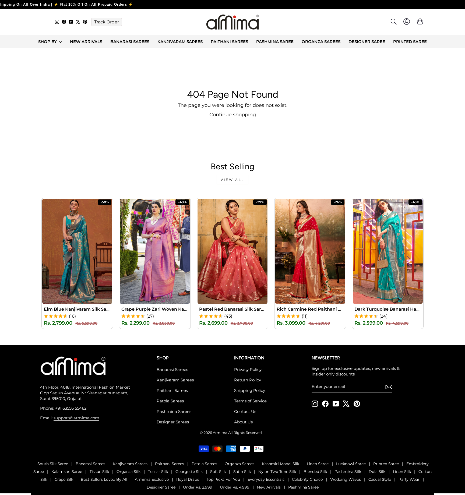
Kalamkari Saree (66, 471)
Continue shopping (232, 115)
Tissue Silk (99, 471)
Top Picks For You (223, 479)
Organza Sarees (321, 41)
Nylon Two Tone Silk (277, 471)
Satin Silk (242, 471)
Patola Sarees (170, 400)
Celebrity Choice (307, 479)
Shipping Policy (249, 390)
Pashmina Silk (347, 471)
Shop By (48, 41)
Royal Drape (187, 479)
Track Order (106, 21)
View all (232, 180)
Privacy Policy (248, 369)
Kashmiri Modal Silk (280, 463)
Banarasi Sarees (129, 41)
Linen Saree (318, 463)
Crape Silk (64, 479)
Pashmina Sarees (174, 411)
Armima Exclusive (152, 479)
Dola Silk (377, 471)
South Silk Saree (52, 463)
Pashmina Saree (275, 41)
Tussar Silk (158, 471)
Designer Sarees (173, 421)
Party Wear (409, 479)
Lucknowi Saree (351, 463)
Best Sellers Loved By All (104, 479)
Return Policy (247, 379)
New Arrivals (86, 41)
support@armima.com (76, 417)
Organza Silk (128, 471)
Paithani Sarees (229, 41)
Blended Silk (315, 471)
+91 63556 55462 (71, 408)
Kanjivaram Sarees (180, 41)
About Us (243, 421)
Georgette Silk (189, 471)
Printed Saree (410, 41)
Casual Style (379, 479)
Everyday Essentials (266, 479)
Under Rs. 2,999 (197, 487)
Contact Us (245, 411)
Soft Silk (218, 471)
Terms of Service (250, 400)
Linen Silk (402, 471)
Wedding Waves (345, 479)
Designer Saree (366, 41)
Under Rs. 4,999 (234, 487)
